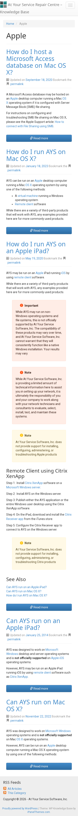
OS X (28, 185)
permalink (17, 84)
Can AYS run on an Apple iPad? (26, 587)
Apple (14, 98)
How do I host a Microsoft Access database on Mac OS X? (36, 62)
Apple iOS (57, 658)
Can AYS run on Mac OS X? (23, 591)
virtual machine (28, 196)
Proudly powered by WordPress (20, 808)
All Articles (15, 788)
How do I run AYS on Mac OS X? (36, 155)
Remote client (24, 204)
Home (10, 23)
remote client (22, 277)
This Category (17, 793)
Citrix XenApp (34, 483)
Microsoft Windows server (23, 487)
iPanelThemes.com (38, 812)
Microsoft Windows (58, 731)
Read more (40, 138)
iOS (63, 273)
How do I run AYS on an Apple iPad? (36, 247)
